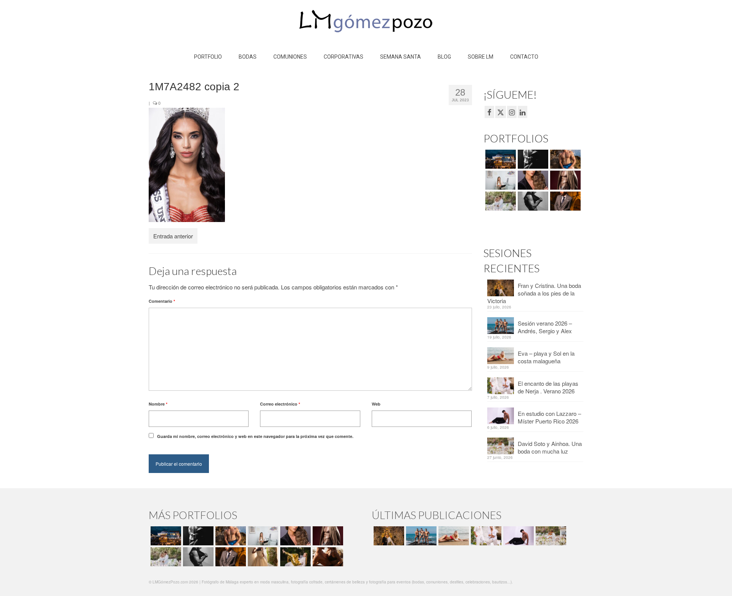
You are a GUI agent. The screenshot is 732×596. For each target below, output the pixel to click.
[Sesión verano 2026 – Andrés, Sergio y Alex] (420, 535)
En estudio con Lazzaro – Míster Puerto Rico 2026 (549, 417)
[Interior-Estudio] (532, 201)
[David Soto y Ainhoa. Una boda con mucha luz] (550, 535)
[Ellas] (532, 180)
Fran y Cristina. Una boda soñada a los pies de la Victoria (534, 293)
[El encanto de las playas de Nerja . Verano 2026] (485, 535)
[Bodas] (499, 201)
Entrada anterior (173, 236)
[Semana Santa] (499, 159)
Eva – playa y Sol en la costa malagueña (546, 357)
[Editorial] (294, 556)
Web (376, 404)
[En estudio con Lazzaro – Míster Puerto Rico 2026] (517, 535)
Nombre (158, 404)
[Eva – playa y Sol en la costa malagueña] (453, 535)
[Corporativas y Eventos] (499, 180)
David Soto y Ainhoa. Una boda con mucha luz (550, 447)
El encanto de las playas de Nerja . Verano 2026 (548, 387)
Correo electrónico (280, 404)
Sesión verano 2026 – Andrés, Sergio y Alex (545, 327)
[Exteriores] (564, 201)
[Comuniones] (262, 556)
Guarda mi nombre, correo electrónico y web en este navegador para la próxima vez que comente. (255, 436)
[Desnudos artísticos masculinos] (564, 180)
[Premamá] (532, 159)
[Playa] (564, 159)
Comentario (162, 301)
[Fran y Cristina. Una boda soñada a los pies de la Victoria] (388, 535)
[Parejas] (327, 556)
